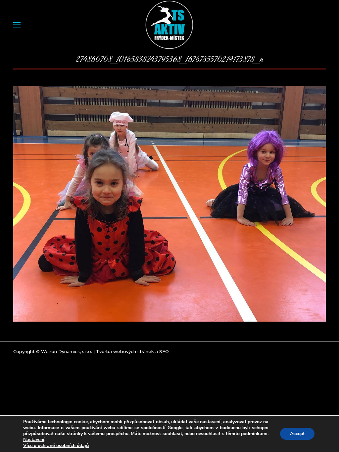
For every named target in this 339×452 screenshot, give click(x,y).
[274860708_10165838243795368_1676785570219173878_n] (169, 204)
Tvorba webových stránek (125, 351)
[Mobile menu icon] (17, 24)
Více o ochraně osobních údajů (56, 446)
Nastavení (33, 440)
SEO (164, 351)
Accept (297, 433)
